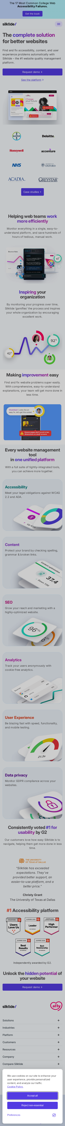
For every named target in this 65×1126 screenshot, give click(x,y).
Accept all (32, 1095)
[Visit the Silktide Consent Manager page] (54, 1115)
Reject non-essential (32, 1105)
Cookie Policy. (15, 1086)
